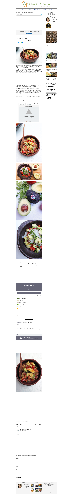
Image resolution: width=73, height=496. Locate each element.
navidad (52, 93)
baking (55, 83)
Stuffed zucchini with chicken (48, 70)
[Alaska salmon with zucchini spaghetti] (40, 491)
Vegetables (47, 98)
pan (54, 93)
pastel (55, 93)
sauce (54, 95)
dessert (53, 90)
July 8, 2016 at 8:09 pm (23, 430)
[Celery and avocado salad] (48, 56)
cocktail (50, 89)
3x (40, 295)
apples (49, 83)
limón (55, 92)
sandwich (52, 95)
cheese (49, 84)
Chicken (53, 84)
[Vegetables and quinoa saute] (32, 491)
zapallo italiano (50, 98)
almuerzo (47, 83)
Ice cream (52, 92)
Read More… (54, 21)
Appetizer (19, 421)
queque (54, 94)
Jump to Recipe (29, 40)
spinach (52, 97)
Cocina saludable (24, 421)
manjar (46, 93)
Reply (18, 434)
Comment (17, 458)
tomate (54, 97)
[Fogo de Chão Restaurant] (54, 75)
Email (17, 469)
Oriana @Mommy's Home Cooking (25, 429)
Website (17, 472)
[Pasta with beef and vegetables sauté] (32, 486)
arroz (51, 83)
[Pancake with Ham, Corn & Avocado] (48, 75)
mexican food (49, 93)
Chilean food (21, 421)
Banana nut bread (54, 69)
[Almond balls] (36, 486)
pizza (46, 94)
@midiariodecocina (25, 338)
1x (37, 295)
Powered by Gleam (29, 121)
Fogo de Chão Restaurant (54, 79)
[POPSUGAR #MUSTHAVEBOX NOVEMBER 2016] (40, 486)
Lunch (27, 421)
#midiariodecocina (36, 338)
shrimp (46, 97)
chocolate (47, 87)
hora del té (48, 92)
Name (17, 466)
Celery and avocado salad (48, 61)
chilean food (51, 86)
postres (48, 94)
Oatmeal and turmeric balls (54, 61)
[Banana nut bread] (54, 65)
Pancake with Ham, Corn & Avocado (48, 79)
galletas (46, 92)
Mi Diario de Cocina (36, 4)
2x (38, 295)
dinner (56, 90)
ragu (55, 94)
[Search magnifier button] (41, 14)
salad (49, 95)
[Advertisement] (29, 22)
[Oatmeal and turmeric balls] (54, 56)
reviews (47, 95)
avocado (53, 83)
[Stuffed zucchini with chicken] (48, 65)
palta (53, 93)
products (51, 94)
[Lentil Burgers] (36, 491)
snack (49, 97)
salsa (50, 95)
